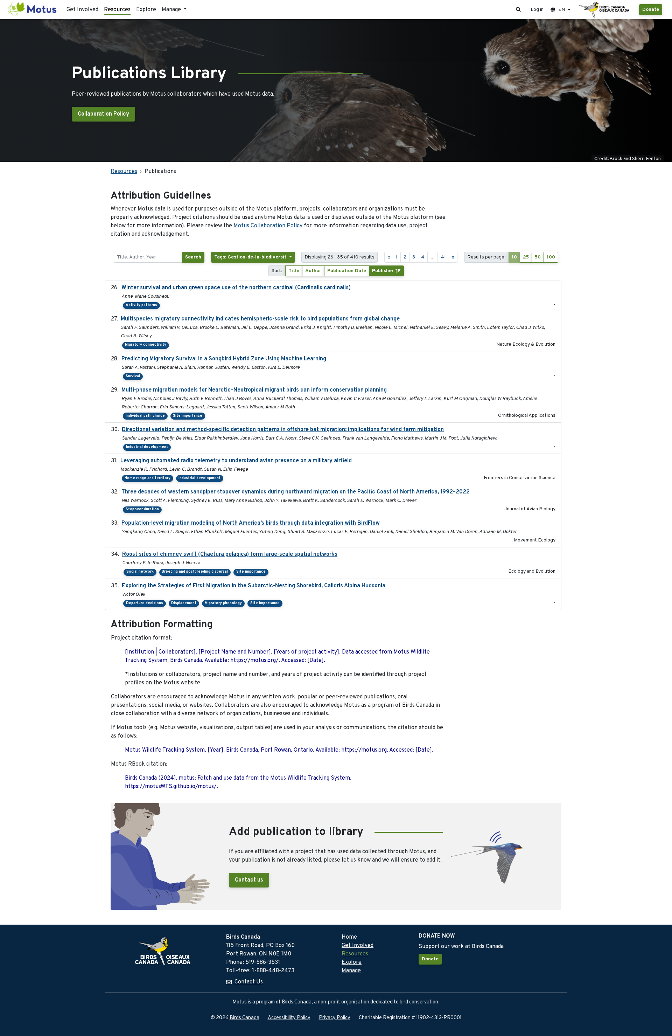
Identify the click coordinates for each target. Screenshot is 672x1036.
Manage (351, 970)
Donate (650, 10)
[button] (518, 9)
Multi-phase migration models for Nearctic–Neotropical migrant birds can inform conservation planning (254, 390)
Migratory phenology (223, 603)
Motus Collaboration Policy (267, 225)
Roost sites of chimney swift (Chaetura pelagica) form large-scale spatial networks (229, 554)
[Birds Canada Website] (605, 9)
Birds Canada (244, 1018)
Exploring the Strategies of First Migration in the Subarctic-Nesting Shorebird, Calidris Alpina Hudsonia (253, 585)
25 (526, 257)
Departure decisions (144, 603)
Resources (117, 9)
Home (349, 937)
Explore (146, 9)
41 (443, 257)
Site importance (187, 416)
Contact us (249, 880)
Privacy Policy (334, 1018)
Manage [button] (172, 9)
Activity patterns (141, 305)
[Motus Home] (32, 9)
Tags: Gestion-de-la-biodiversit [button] (251, 257)
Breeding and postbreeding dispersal (195, 571)
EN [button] (561, 10)
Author (313, 271)
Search (193, 257)
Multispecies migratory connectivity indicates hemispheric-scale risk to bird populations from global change (260, 319)
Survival (133, 376)
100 (551, 257)
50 (538, 257)
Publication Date (346, 271)
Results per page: (486, 257)
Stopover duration (142, 509)
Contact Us (248, 982)
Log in (537, 10)
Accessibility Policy (289, 1018)
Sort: (277, 271)
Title (293, 271)
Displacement (183, 603)
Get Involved (82, 9)
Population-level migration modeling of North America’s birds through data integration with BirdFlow (250, 523)
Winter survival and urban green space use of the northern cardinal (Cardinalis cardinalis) (236, 287)
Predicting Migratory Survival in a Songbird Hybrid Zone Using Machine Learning (223, 358)
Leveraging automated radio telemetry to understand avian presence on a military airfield (236, 460)
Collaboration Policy (103, 114)
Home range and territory (147, 478)
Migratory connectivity (145, 345)
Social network (140, 571)
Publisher (383, 271)
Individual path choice (145, 416)
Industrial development (147, 447)
